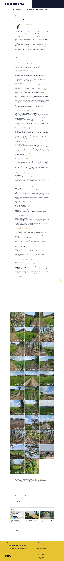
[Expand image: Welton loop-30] (52, 445)
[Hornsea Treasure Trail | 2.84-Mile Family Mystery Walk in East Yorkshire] (47, 515)
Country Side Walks (18, 495)
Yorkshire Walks (40, 544)
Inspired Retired (39, 9)
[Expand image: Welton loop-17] (38, 387)
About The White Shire (41, 554)
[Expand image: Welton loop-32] (38, 460)
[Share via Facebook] (15, 501)
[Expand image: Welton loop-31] (23, 460)
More (46, 9)
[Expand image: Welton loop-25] (23, 431)
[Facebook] (8, 556)
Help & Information (41, 557)
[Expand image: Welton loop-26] (38, 431)
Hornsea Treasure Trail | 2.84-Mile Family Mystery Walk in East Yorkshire (47, 521)
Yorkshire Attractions (41, 547)
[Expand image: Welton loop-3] (52, 313)
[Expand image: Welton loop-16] (23, 387)
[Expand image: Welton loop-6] (52, 328)
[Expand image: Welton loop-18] (52, 387)
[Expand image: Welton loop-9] (52, 343)
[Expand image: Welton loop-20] (38, 401)
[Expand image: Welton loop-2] (38, 313)
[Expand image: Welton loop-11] (38, 357)
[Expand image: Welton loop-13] (23, 372)
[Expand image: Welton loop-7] (23, 343)
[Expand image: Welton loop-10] (23, 357)
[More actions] (48, 16)
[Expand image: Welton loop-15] (52, 372)
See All (53, 509)
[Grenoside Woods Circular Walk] (32, 515)
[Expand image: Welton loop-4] (23, 328)
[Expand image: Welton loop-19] (23, 401)
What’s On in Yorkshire (41, 545)
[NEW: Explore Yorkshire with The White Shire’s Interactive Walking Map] (17, 515)
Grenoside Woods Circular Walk (31, 520)
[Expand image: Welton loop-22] (23, 416)
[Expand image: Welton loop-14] (38, 372)
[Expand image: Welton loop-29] (38, 445)
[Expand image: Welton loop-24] (52, 416)
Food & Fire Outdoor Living (28, 9)
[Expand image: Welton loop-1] (23, 313)
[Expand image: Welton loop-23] (38, 416)
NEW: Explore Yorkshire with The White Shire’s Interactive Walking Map (16, 521)
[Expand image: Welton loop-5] (38, 328)
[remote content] (32, 294)
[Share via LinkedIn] (19, 501)
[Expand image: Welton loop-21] (52, 401)
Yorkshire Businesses (41, 548)
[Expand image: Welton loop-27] (52, 431)
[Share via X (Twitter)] (17, 501)
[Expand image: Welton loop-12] (52, 357)
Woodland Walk (25, 495)
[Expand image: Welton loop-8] (38, 343)
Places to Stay (40, 549)
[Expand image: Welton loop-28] (23, 445)
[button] (52, 9)
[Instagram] (6, 556)
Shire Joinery (18, 9)
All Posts (12, 9)
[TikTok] (10, 556)
